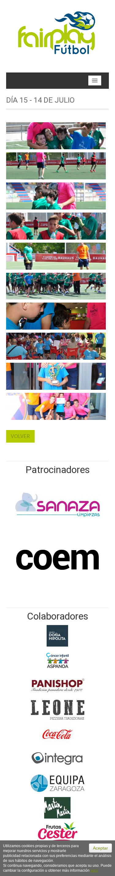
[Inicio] (57, 31)
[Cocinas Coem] (57, 559)
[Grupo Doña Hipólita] (57, 635)
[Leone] (57, 708)
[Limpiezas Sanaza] (57, 504)
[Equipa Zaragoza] (57, 782)
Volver (20, 436)
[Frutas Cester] (57, 831)
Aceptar (100, 848)
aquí (94, 870)
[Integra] (57, 758)
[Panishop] (57, 684)
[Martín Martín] (57, 807)
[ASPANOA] (57, 659)
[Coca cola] (57, 733)
